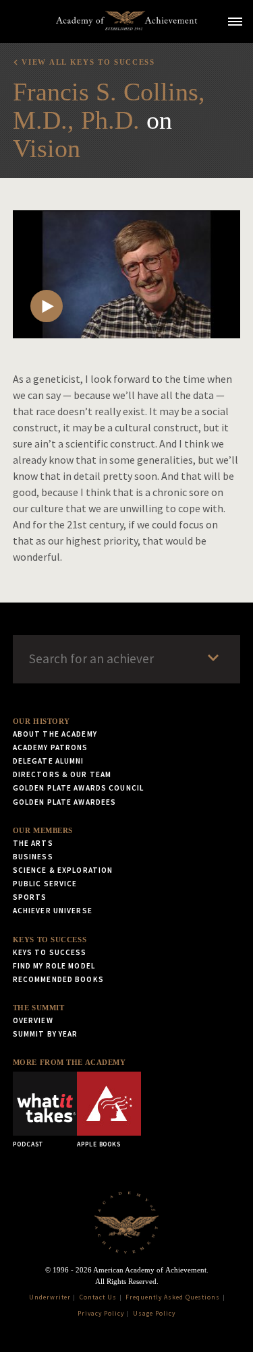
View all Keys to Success (88, 62)
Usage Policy (154, 1314)
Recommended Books (58, 979)
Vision (46, 148)
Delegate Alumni (48, 761)
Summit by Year (45, 1034)
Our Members (43, 830)
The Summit (39, 1008)
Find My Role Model (54, 966)
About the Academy (55, 734)
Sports (30, 897)
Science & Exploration (63, 870)
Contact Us (98, 1297)
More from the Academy (69, 1062)
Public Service (45, 883)
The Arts (33, 843)
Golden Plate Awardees (65, 802)
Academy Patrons (50, 747)
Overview (33, 1020)
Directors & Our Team (62, 774)
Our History (41, 721)
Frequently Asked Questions (172, 1297)
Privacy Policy (100, 1314)
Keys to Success (49, 939)
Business (33, 856)
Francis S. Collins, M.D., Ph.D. (109, 106)
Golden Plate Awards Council (78, 788)
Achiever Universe (52, 910)
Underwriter (50, 1297)
